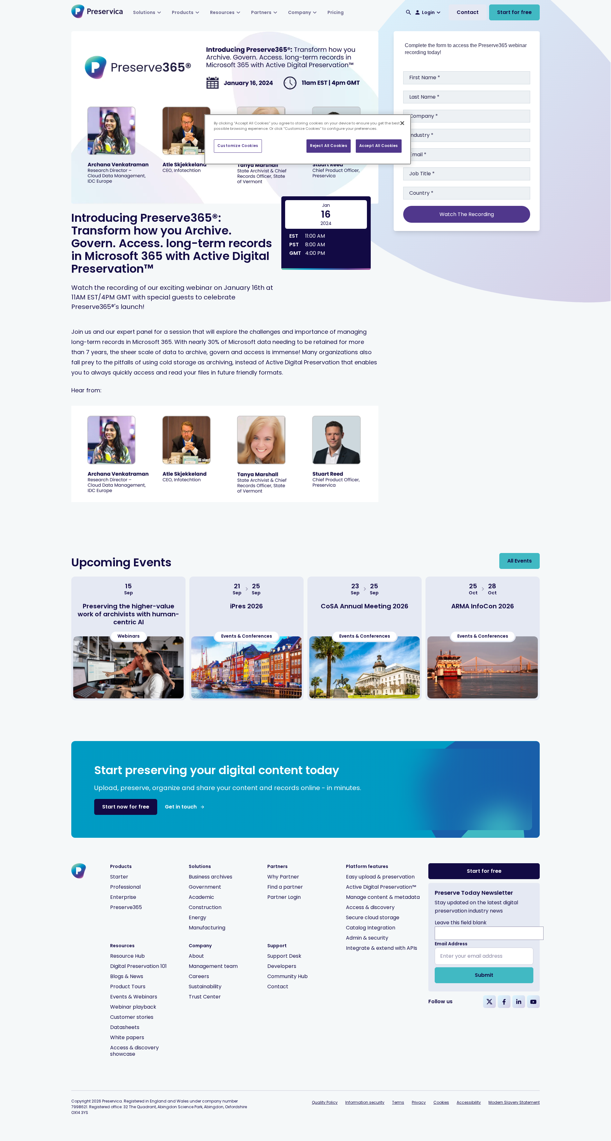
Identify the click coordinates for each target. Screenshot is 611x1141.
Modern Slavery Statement (514, 1102)
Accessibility (469, 1102)
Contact (468, 12)
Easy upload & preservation (380, 876)
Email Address (451, 944)
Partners (261, 12)
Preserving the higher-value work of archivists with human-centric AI (128, 614)
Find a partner (285, 887)
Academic (201, 897)
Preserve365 (126, 907)
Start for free (514, 12)
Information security (364, 1102)
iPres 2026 (246, 606)
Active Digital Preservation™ (381, 887)
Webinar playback (133, 1007)
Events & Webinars (133, 996)
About (196, 956)
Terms (398, 1102)
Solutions (144, 12)
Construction (205, 907)
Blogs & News (126, 976)
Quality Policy (325, 1102)
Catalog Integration (370, 927)
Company (299, 12)
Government (205, 887)
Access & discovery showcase (134, 1051)
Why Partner (283, 876)
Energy (197, 917)
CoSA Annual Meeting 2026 (364, 606)
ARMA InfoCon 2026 (482, 606)
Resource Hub (127, 956)
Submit (484, 975)
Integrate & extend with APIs (381, 948)
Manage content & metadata (383, 897)
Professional (125, 887)
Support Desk (284, 956)
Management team (213, 966)
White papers (127, 1037)
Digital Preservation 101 (138, 966)
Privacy (419, 1102)
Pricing (335, 12)
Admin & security (367, 938)
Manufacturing (207, 927)
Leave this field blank (461, 922)
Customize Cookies (237, 145)
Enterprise (123, 897)
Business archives (210, 876)
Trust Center (205, 996)
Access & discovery (370, 907)
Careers (199, 976)
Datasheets (124, 1027)
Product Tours (127, 986)
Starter (119, 876)
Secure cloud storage (372, 917)
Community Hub (287, 976)
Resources (222, 12)
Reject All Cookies (328, 145)
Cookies (441, 1102)
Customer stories (131, 1017)
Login (428, 12)
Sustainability (205, 986)
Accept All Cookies (378, 145)
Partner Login (284, 897)
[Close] (402, 123)
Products (182, 12)
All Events (519, 560)
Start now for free (125, 806)
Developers (281, 966)
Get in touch (181, 806)
